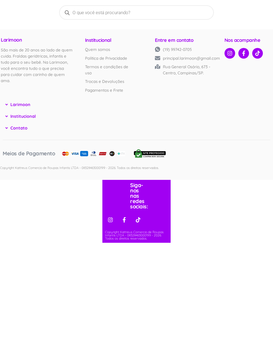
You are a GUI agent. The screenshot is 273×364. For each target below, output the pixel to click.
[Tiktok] (257, 53)
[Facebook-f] (243, 53)
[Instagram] (229, 53)
